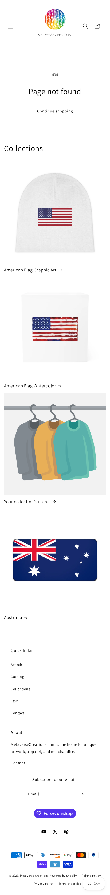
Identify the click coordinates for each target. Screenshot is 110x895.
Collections (20, 689)
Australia (13, 617)
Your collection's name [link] (27, 501)
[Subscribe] (82, 794)
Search (16, 664)
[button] (11, 26)
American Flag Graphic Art (30, 270)
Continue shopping (55, 110)
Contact (17, 713)
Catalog (17, 676)
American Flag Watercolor (30, 386)
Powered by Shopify (63, 875)
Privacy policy (44, 883)
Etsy (14, 701)
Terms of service (70, 883)
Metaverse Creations (34, 875)
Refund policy (91, 875)
